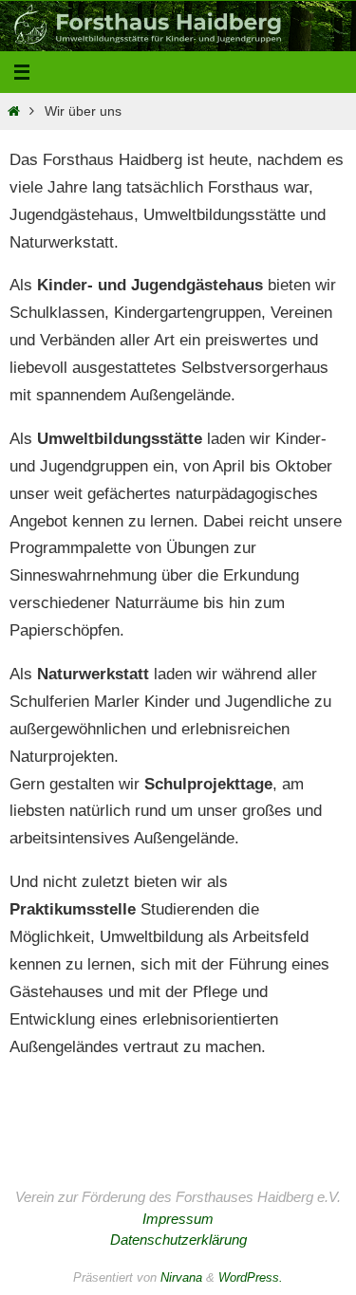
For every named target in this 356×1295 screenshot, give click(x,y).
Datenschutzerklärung (178, 1239)
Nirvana (181, 1277)
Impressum (178, 1219)
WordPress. (250, 1277)
